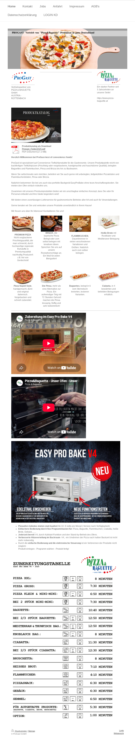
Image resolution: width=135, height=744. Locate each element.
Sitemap (31, 731)
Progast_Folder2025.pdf (33, 149)
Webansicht (119, 733)
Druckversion (20, 731)
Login (121, 730)
